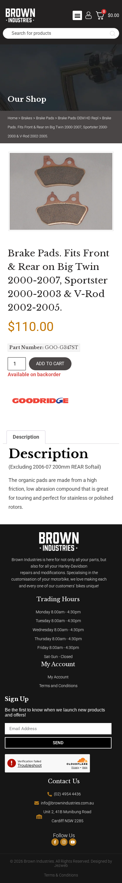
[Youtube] (72, 842)
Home (13, 118)
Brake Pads (45, 118)
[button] (77, 15)
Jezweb (61, 865)
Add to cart (50, 363)
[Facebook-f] (55, 842)
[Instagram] (64, 842)
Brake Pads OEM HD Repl (78, 118)
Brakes (26, 118)
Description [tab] (26, 437)
